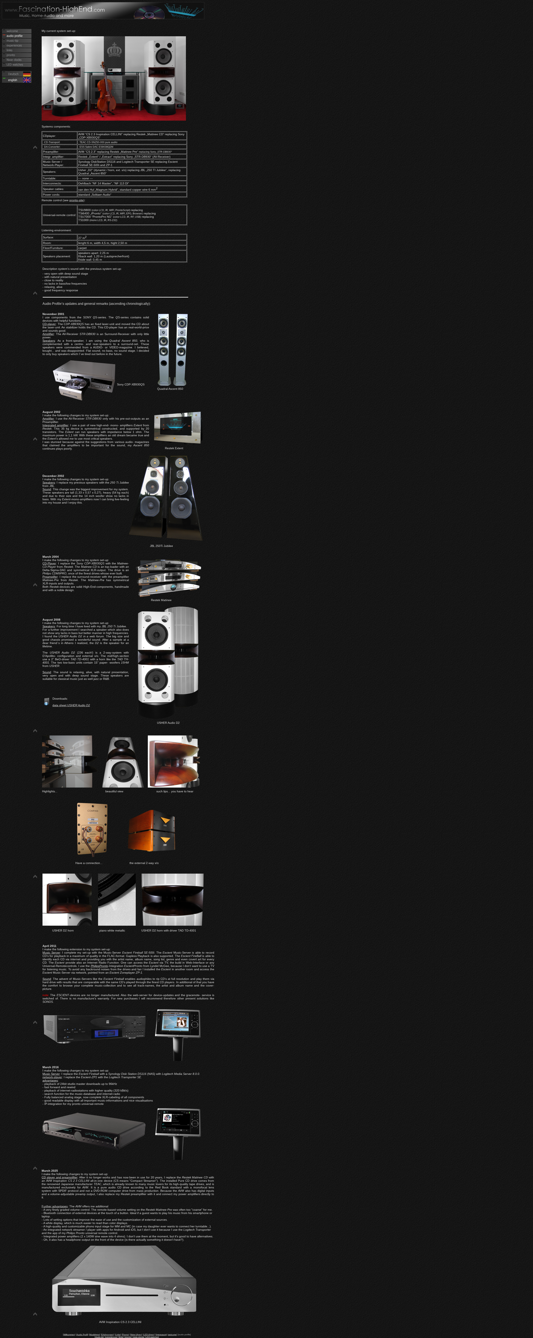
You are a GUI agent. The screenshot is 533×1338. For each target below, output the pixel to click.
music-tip (99, 1337)
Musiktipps (95, 1334)
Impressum (161, 1334)
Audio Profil (82, 1334)
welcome (172, 1334)
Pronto (125, 1334)
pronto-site (76, 200)
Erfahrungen (107, 1334)
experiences (111, 1337)
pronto (128, 1337)
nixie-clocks (138, 1337)
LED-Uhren (148, 1334)
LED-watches (152, 1337)
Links (117, 1334)
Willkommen (69, 1334)
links (121, 1337)
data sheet (71, 705)
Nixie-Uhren (136, 1334)
